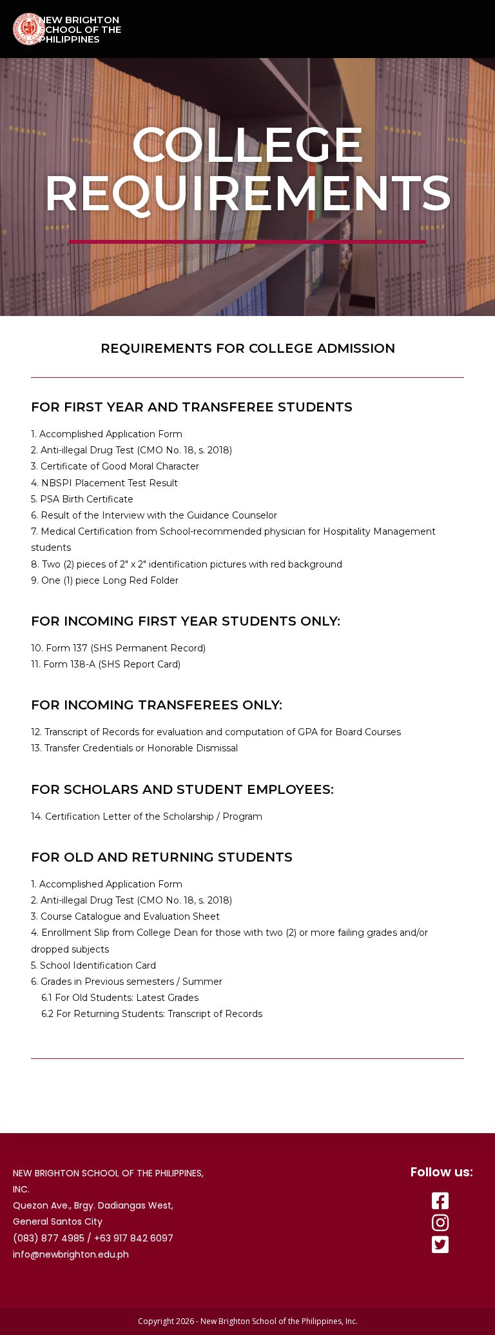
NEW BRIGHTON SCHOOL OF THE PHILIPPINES (80, 29)
